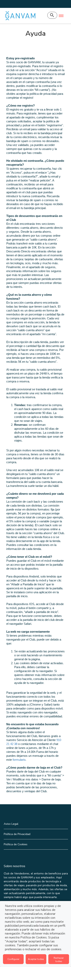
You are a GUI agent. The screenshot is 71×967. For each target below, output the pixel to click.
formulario (19, 759)
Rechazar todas (59, 959)
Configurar (13, 959)
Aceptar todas (36, 959)
